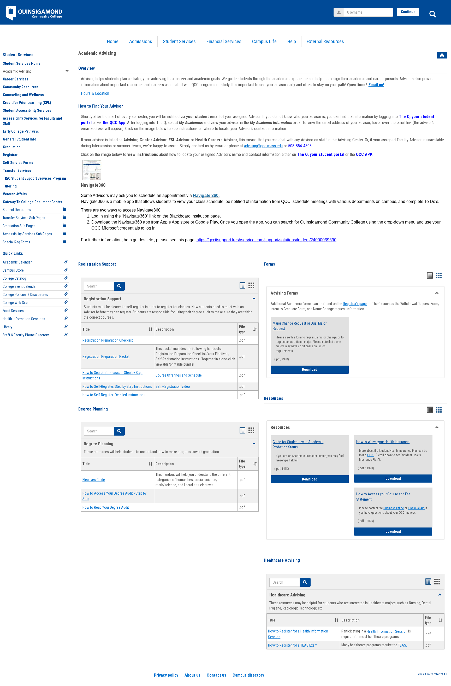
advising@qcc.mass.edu (263, 145)
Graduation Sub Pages (19, 226)
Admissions (140, 41)
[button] (119, 286)
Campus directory (248, 675)
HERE (370, 455)
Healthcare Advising (282, 560)
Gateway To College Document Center (32, 202)
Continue (408, 12)
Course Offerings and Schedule (179, 375)
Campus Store (13, 270)
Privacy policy (166, 675)
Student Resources (17, 210)
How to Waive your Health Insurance (383, 442)
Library (7, 327)
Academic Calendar (17, 262)
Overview (86, 68)
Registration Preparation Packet (105, 356)
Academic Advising (17, 71)
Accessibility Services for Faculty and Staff (32, 121)
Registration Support (97, 264)
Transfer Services (17, 170)
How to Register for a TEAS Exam (292, 645)
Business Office (393, 508)
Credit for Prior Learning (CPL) (27, 103)
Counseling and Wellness (23, 95)
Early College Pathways (21, 131)
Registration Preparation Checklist (107, 340)
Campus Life (264, 41)
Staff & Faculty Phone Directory (26, 335)
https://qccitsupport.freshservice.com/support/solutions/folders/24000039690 (266, 240)
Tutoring (10, 186)
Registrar (10, 155)
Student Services (179, 41)
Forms (269, 264)
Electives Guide (93, 480)
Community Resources (21, 87)
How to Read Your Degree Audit (105, 507)
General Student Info (19, 139)
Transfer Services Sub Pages (24, 218)
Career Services (15, 79)
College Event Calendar (20, 286)
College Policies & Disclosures (25, 294)
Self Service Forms (18, 163)
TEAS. (403, 645)
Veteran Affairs (15, 194)
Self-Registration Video (173, 386)
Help (291, 41)
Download (325, 369)
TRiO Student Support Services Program (34, 178)
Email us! (376, 84)
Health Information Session (387, 631)
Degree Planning (93, 409)
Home (112, 41)
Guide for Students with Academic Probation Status (298, 444)
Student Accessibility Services (27, 110)
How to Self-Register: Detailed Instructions (113, 395)
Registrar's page (355, 304)
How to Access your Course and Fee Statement (383, 496)
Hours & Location (95, 93)
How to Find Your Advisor (100, 106)
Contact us (216, 675)
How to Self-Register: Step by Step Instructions (117, 386)
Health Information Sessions (24, 319)
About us (192, 675)
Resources (273, 398)
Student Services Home (21, 63)
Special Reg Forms (16, 242)
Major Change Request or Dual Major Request (300, 326)
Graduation (12, 147)
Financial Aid (416, 508)
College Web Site (15, 303)
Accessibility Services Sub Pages (27, 234)
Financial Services (223, 41)
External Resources (325, 41)
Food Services (13, 311)
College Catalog (14, 278)
